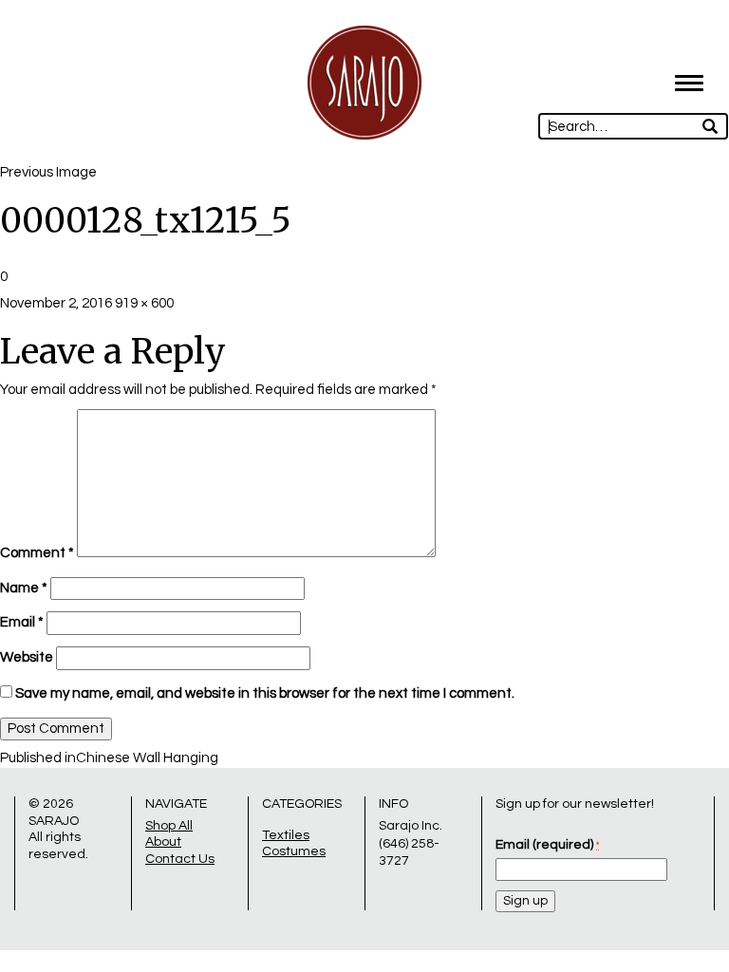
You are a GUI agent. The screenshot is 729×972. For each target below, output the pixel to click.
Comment (37, 553)
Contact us (180, 859)
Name (23, 588)
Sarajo (53, 821)
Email (22, 622)
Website (26, 657)
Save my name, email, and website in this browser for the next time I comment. (264, 693)
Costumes (294, 851)
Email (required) (547, 844)
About (163, 842)
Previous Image (48, 172)
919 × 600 (144, 303)
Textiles (285, 835)
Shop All (169, 825)
